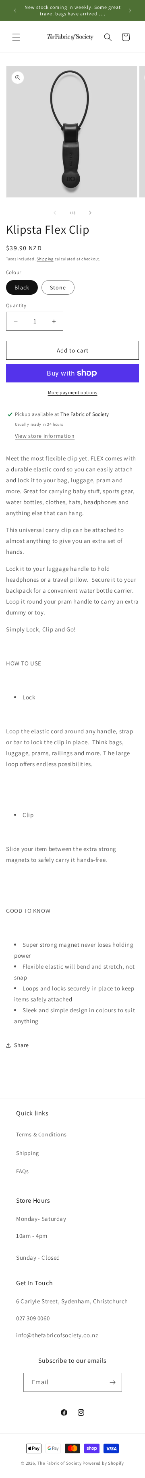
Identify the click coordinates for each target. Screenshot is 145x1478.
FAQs (22, 1171)
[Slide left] (55, 213)
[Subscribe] (113, 1382)
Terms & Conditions (41, 1134)
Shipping (45, 259)
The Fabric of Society (59, 1463)
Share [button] (21, 1045)
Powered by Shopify (103, 1463)
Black (21, 287)
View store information (45, 435)
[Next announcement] (130, 10)
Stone (58, 287)
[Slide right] (90, 213)
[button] (16, 37)
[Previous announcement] (15, 10)
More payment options (72, 392)
